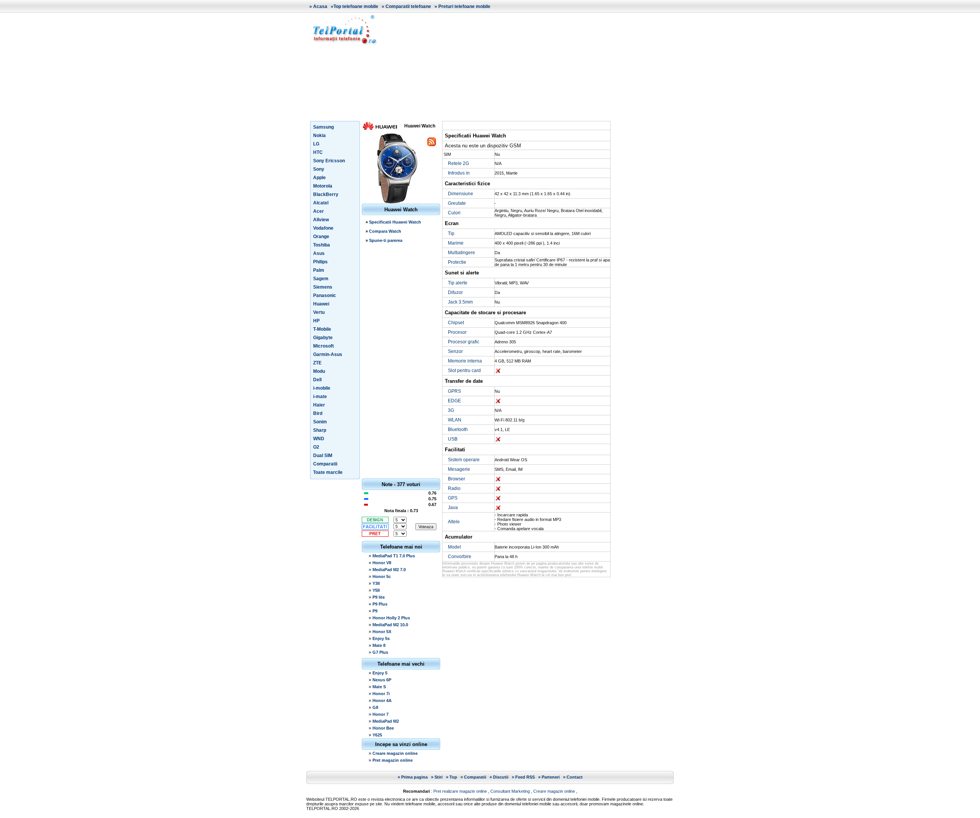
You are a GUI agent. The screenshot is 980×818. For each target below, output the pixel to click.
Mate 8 (378, 645)
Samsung (323, 127)
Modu (319, 371)
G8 (375, 707)
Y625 (377, 735)
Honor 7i (381, 693)
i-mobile (321, 388)
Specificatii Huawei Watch (395, 222)
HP (316, 320)
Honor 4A (382, 700)
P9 (374, 611)
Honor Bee (383, 728)
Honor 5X (381, 631)
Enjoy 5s (381, 638)
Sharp (319, 430)
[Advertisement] (528, 66)
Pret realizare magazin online (460, 791)
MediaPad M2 (385, 721)
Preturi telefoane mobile (464, 6)
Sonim (320, 422)
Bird (317, 413)
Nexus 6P (381, 680)
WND (318, 438)
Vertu (319, 312)
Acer (318, 211)
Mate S (379, 686)
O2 (316, 447)
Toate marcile (328, 472)
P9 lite (378, 597)
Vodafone (323, 228)
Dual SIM (322, 455)
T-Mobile (322, 329)
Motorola (322, 186)
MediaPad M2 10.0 (390, 624)
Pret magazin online (392, 760)
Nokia (319, 135)
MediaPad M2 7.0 (389, 569)
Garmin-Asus (327, 354)
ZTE (317, 363)
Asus (319, 253)
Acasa (320, 6)
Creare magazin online (395, 753)
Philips (320, 262)
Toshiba (321, 245)
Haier (319, 405)
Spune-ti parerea (385, 240)
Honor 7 (380, 714)
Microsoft (323, 346)
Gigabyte (323, 337)
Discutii (500, 777)
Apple (319, 177)
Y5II (376, 590)
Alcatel (320, 203)
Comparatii (325, 464)
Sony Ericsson (329, 160)
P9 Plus (379, 604)
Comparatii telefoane (408, 6)
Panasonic (324, 295)
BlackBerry (325, 194)
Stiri (438, 777)
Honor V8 (381, 562)
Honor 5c (381, 576)
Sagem (320, 278)
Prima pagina (414, 777)
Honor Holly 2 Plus (391, 618)
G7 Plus (380, 652)
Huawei (321, 304)
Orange (321, 236)
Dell (317, 379)
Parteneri (551, 777)
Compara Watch (385, 231)
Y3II (376, 583)
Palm (318, 270)
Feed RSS (525, 777)
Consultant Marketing (510, 791)
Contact (575, 777)
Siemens (322, 287)
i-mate (320, 396)
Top (453, 777)
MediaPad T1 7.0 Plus (393, 555)
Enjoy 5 (379, 673)
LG (316, 144)
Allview (321, 219)
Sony (318, 169)
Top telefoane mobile (355, 6)
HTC (318, 152)
